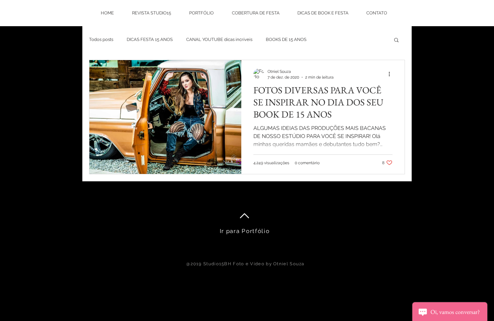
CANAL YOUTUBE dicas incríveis (219, 39)
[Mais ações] (391, 74)
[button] (396, 40)
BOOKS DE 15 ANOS (286, 39)
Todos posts (101, 39)
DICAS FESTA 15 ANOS (150, 39)
